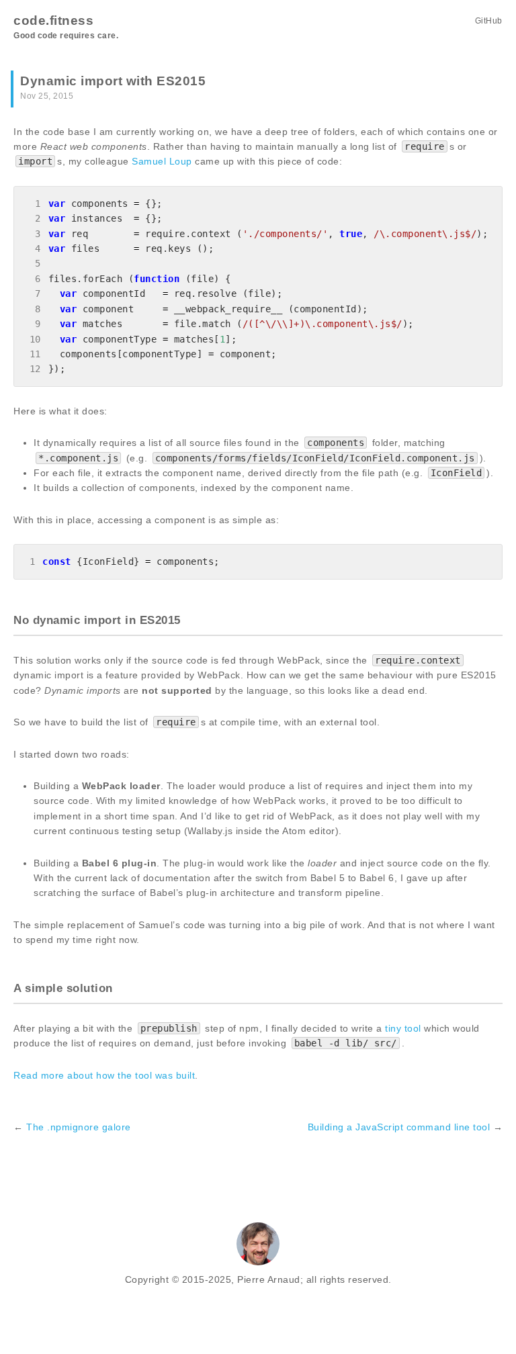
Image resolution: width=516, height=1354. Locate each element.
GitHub (489, 21)
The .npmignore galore (78, 1127)
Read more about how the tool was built (104, 1075)
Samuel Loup (162, 161)
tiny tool (403, 1028)
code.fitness (53, 20)
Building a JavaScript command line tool (399, 1127)
